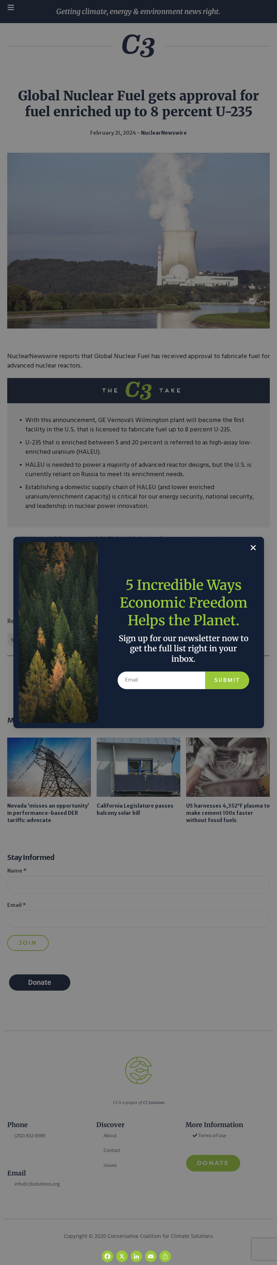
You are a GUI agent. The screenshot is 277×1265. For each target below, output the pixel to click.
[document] (138, 632)
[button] (253, 547)
